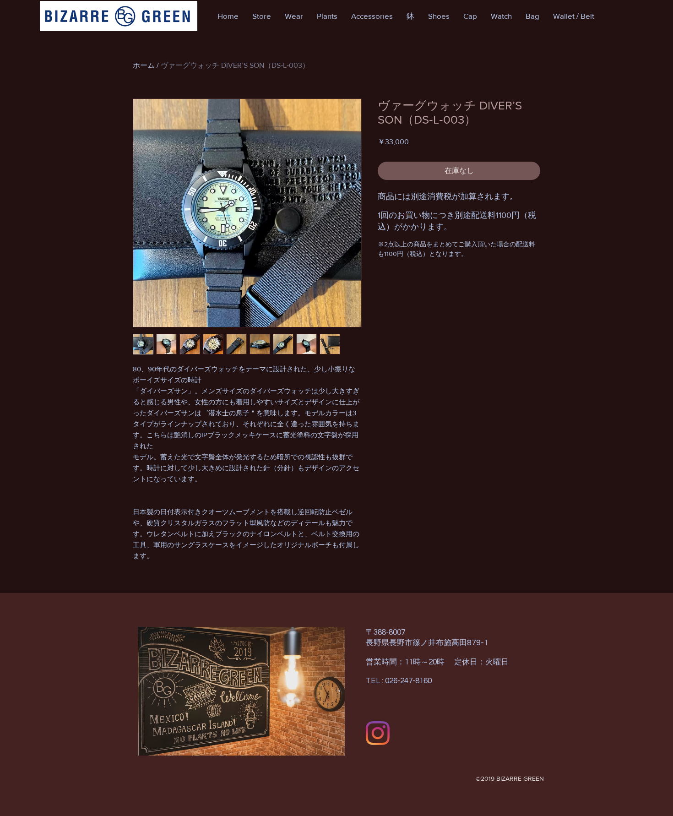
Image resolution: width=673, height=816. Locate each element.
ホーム (144, 65)
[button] (261, 16)
